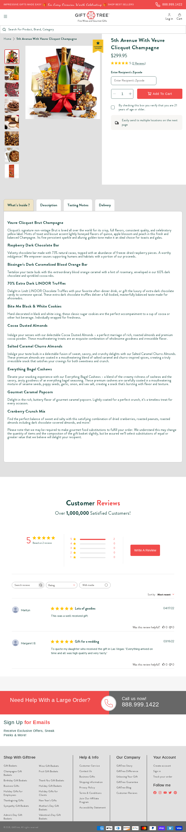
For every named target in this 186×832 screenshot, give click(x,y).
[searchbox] (24, 585)
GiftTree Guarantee (127, 782)
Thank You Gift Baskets (51, 780)
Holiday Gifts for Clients (48, 793)
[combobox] (93, 29)
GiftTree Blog (123, 787)
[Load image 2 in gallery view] (12, 73)
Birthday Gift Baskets (15, 780)
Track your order (162, 776)
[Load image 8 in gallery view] (12, 171)
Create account (162, 765)
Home (7, 39)
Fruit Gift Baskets (48, 771)
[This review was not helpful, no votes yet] (170, 627)
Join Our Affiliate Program (89, 800)
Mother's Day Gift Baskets (49, 807)
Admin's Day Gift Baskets (13, 816)
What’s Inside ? (18, 205)
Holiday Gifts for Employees (13, 793)
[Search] (4, 29)
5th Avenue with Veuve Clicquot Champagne (47, 39)
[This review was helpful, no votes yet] (163, 627)
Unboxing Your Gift (127, 776)
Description (48, 205)
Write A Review (145, 550)
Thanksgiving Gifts (14, 800)
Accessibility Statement (92, 807)
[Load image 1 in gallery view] (12, 56)
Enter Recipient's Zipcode (126, 72)
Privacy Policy (87, 787)
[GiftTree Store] (92, 16)
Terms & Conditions (90, 793)
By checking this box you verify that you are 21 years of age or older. (148, 107)
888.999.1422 (140, 704)
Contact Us (85, 771)
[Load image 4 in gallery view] (12, 106)
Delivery (105, 205)
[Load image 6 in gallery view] (12, 138)
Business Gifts (11, 786)
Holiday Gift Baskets (50, 786)
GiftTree (16, 827)
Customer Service (89, 765)
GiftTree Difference (127, 771)
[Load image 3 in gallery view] (12, 89)
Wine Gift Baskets (49, 766)
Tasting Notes (77, 205)
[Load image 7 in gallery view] (12, 155)
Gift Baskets (10, 765)
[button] (5, 16)
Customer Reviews (126, 793)
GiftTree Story (124, 765)
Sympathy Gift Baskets (16, 806)
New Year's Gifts (48, 800)
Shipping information (91, 782)
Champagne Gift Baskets (13, 773)
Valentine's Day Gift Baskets (50, 816)
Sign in (157, 771)
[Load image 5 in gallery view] (12, 122)
